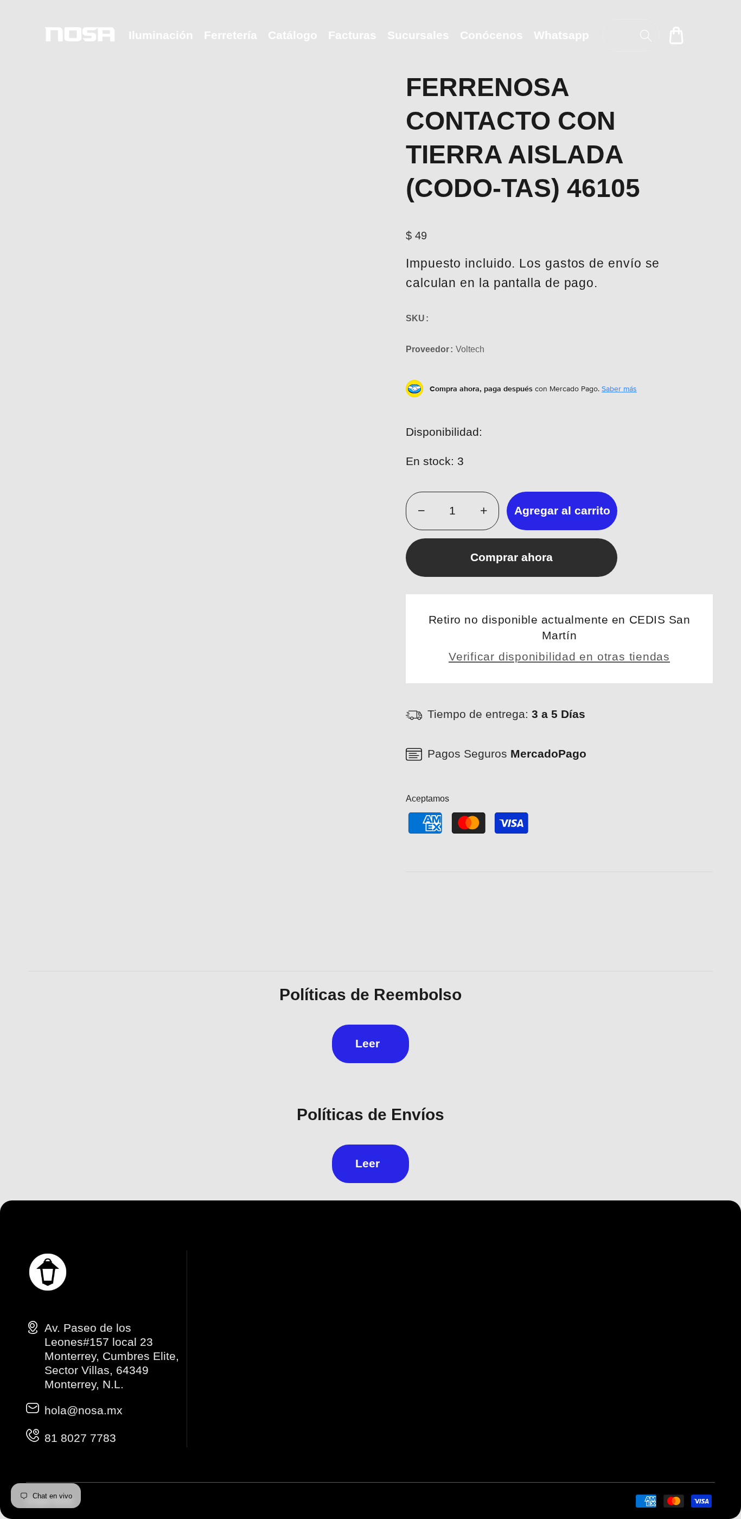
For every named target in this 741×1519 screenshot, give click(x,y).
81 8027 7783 (80, 1438)
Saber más (619, 388)
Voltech (470, 349)
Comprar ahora (511, 557)
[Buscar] (646, 35)
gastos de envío (593, 263)
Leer (367, 1043)
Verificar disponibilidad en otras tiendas (559, 656)
